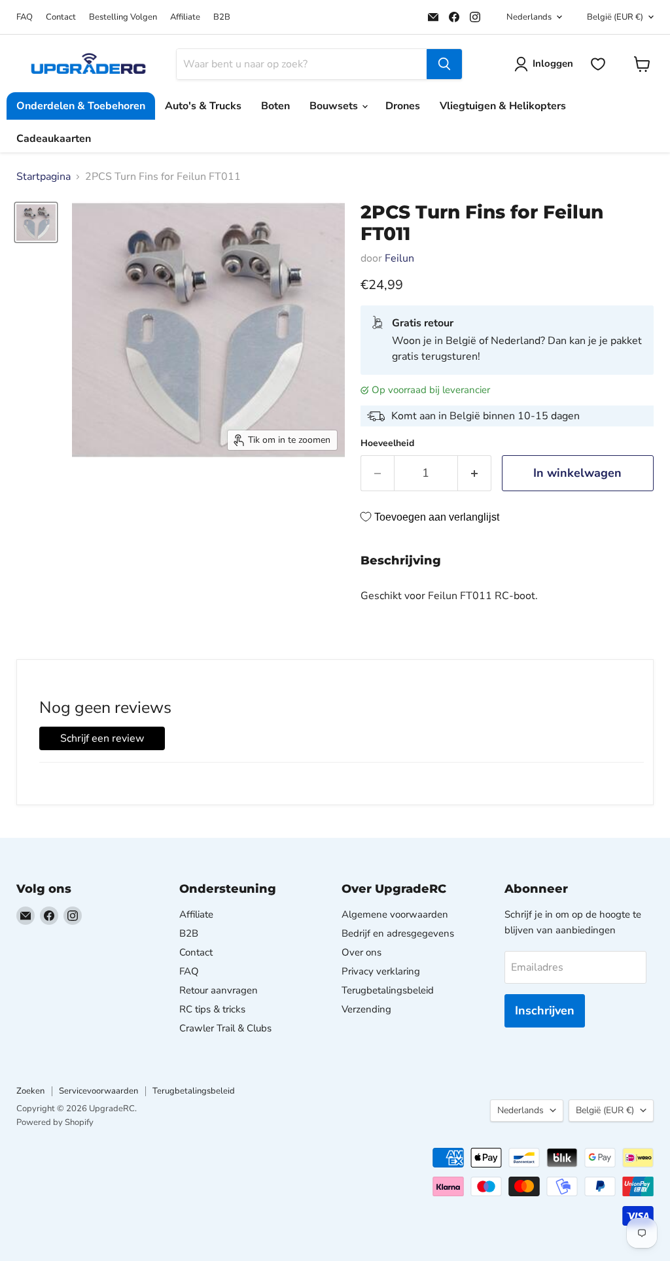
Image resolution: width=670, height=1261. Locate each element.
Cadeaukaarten (53, 138)
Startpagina (43, 176)
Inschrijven (544, 1010)
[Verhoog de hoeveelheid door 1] (474, 473)
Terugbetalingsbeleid (388, 990)
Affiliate (185, 17)
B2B (221, 17)
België (615, 17)
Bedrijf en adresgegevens (398, 933)
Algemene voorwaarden (395, 914)
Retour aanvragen (218, 990)
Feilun (399, 258)
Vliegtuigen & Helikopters (503, 106)
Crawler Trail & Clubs (225, 1028)
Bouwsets (335, 106)
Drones (402, 106)
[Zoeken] (444, 64)
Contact (61, 17)
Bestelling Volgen (123, 17)
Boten (275, 106)
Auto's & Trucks (203, 106)
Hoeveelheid (387, 443)
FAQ (24, 17)
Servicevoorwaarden (98, 1091)
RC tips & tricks (212, 1009)
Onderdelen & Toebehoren (80, 106)
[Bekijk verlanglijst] (598, 64)
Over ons (361, 952)
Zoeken (30, 1091)
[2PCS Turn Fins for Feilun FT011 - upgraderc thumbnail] (36, 222)
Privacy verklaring (381, 971)
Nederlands (529, 17)
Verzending (366, 1009)
